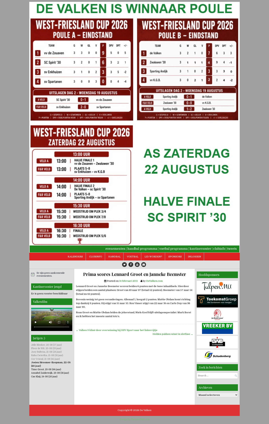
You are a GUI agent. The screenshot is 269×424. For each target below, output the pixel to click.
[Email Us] (143, 264)
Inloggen (194, 256)
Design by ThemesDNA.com (135, 419)
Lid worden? (153, 256)
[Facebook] (130, 264)
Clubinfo (95, 256)
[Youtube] (137, 264)
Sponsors (175, 256)
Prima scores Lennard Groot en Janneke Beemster (134, 274)
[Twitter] (124, 264)
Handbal (114, 256)
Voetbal (132, 256)
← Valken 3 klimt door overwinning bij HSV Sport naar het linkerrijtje (116, 330)
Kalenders (75, 256)
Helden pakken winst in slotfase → (173, 334)
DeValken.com (154, 281)
